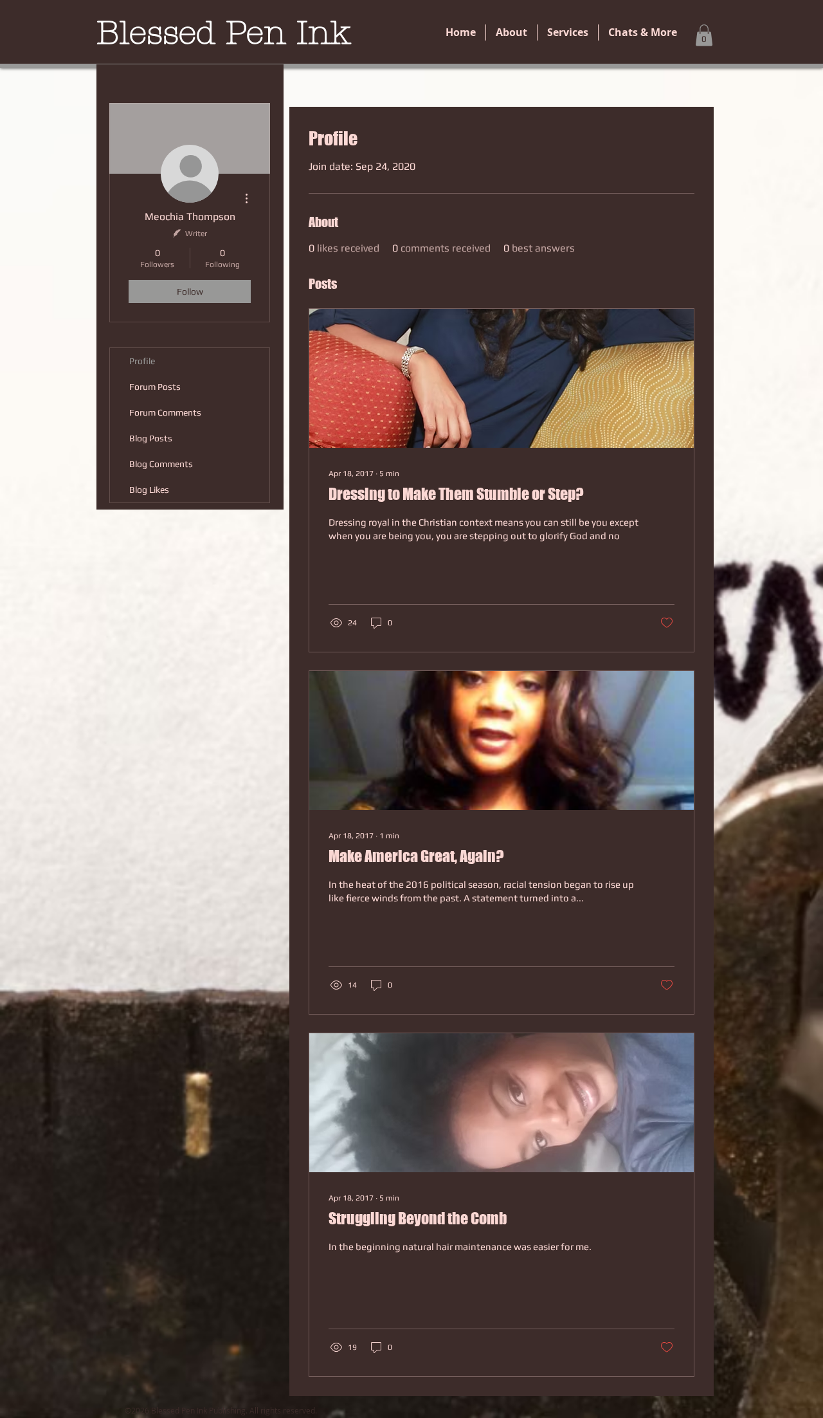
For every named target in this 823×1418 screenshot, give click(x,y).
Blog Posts (150, 438)
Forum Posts (155, 387)
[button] (704, 35)
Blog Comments (161, 464)
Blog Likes (149, 489)
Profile (142, 361)
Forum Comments (165, 412)
